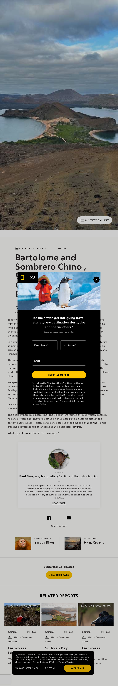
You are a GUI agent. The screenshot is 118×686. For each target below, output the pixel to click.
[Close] (96, 279)
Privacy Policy (39, 404)
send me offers (59, 374)
